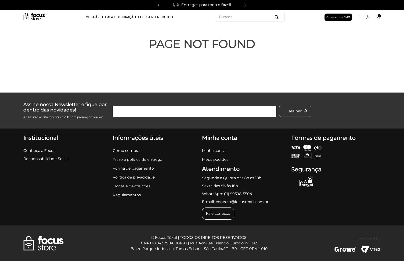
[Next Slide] (245, 5)
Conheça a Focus (39, 150)
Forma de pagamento (133, 168)
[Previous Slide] (158, 5)
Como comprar (127, 150)
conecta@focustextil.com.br (242, 202)
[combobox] (250, 17)
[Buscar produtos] (277, 17)
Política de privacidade (134, 177)
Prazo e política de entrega (137, 159)
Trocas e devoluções (131, 186)
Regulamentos (127, 195)
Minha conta (213, 150)
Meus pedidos (215, 159)
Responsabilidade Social (46, 159)
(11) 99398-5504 (238, 194)
